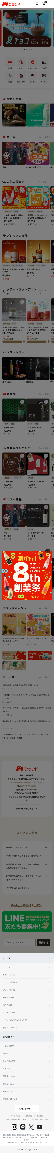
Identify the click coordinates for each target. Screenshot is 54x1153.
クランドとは (15, 1116)
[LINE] (23, 1127)
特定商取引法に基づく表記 (16, 1119)
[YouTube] (39, 1127)
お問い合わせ (24, 1108)
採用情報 (40, 1116)
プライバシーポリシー (39, 1119)
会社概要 (28, 1116)
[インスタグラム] (14, 1127)
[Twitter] (31, 1127)
